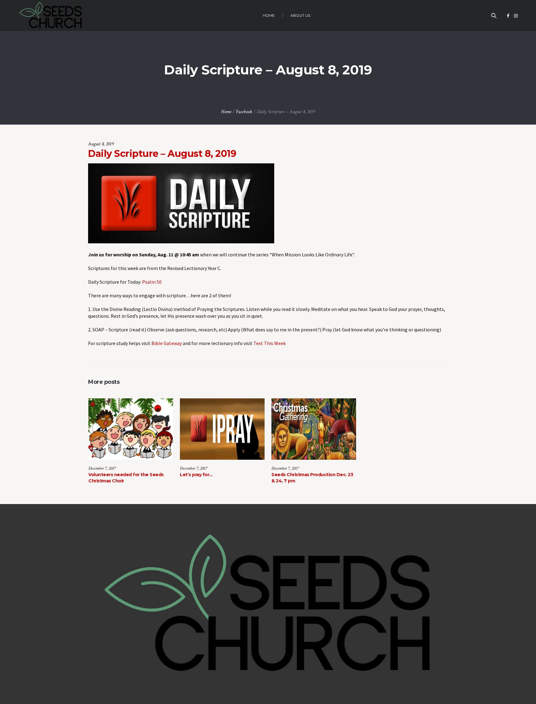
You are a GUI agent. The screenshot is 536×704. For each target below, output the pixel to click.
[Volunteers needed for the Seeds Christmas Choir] (130, 429)
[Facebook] (508, 16)
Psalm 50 (152, 282)
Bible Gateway (166, 343)
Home (226, 111)
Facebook (244, 111)
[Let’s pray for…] (222, 429)
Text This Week (269, 343)
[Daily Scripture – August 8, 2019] (181, 203)
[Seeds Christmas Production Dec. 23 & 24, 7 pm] (313, 429)
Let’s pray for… (196, 474)
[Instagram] (516, 16)
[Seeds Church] (268, 604)
